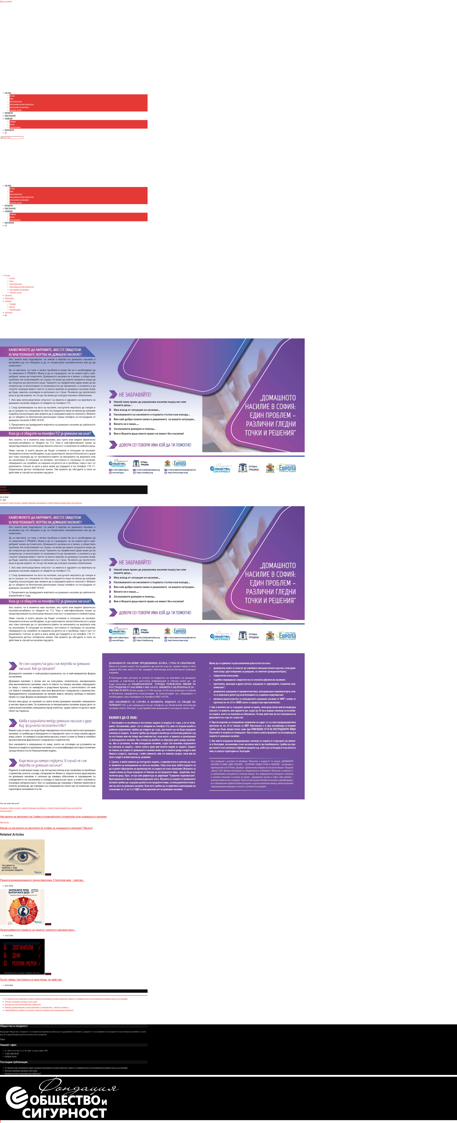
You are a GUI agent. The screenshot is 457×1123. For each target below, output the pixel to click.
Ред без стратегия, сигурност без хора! (21, 1002)
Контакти (9, 130)
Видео (12, 124)
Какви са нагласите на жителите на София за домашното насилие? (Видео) (46, 828)
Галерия (8, 119)
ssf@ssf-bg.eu (11, 1056)
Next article (4, 822)
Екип (11, 99)
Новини (9, 329)
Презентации (15, 127)
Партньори (10, 116)
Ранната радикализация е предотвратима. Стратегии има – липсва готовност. (37, 1007)
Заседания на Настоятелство (22, 104)
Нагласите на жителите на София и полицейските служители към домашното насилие (53, 816)
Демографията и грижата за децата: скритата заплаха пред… (38, 929)
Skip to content (6, 1)
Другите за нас (16, 110)
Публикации (5, 493)
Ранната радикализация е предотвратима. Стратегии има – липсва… (42, 880)
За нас (8, 93)
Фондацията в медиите (19, 107)
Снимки (13, 121)
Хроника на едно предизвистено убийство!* (23, 1004)
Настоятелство (16, 101)
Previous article (6, 811)
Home (2, 329)
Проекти (9, 113)
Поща (2, 1039)
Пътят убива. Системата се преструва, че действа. (31, 979)
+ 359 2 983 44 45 (12, 1053)
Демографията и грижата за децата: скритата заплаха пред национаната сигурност (39, 1010)
